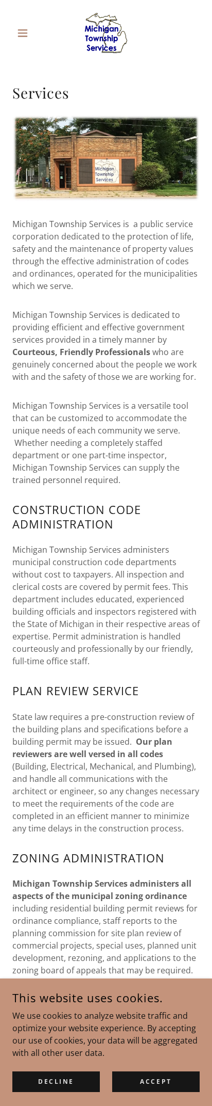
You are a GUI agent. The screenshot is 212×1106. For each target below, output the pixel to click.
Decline (56, 1081)
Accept (155, 1081)
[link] (106, 33)
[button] (26, 33)
